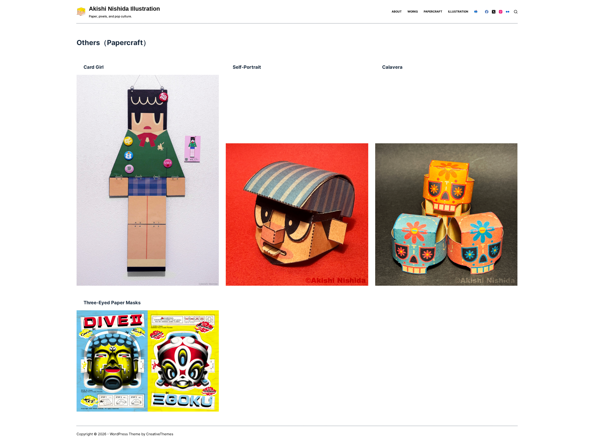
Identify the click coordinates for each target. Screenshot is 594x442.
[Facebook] (486, 11)
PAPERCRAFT (433, 11)
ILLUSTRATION (458, 11)
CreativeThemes (159, 434)
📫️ (476, 11)
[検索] (515, 11)
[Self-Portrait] (297, 214)
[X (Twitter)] (493, 11)
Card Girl (93, 67)
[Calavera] (446, 214)
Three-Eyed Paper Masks (112, 302)
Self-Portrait (247, 67)
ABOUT (397, 11)
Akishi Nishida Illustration (124, 8)
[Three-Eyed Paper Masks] (148, 361)
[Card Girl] (148, 180)
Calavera (392, 67)
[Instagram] (500, 11)
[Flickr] (507, 11)
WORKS (412, 11)
